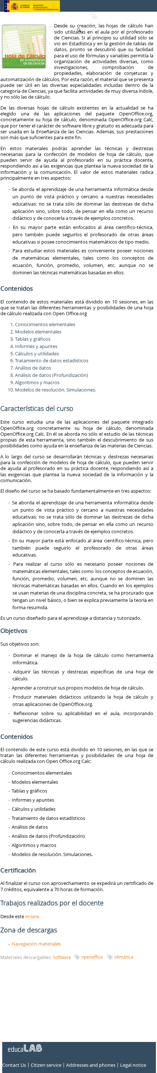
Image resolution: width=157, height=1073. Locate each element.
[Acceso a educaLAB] (24, 1045)
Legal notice (133, 1065)
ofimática (123, 957)
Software (62, 957)
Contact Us (14, 1065)
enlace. (32, 916)
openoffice (92, 957)
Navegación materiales (36, 943)
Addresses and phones (90, 1065)
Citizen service (46, 1065)
